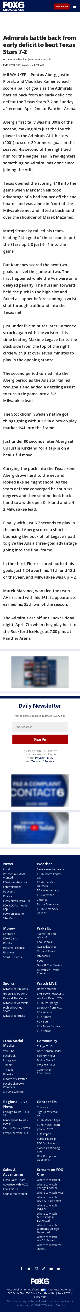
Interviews (43, 956)
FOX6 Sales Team (14, 1180)
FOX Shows (44, 1031)
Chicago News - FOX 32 (16, 1113)
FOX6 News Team (48, 1125)
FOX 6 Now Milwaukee (15, 59)
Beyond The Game (15, 998)
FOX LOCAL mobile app (15, 907)
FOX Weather (45, 895)
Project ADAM (46, 1065)
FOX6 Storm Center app (49, 875)
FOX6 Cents (10, 938)
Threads (8, 1069)
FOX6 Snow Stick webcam (47, 910)
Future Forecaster (48, 904)
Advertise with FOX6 (15, 1184)
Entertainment (12, 887)
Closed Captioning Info (48, 1149)
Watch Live (62, 6)
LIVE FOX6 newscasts (50, 993)
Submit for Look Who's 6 (47, 935)
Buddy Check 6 (46, 1060)
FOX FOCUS (10, 1189)
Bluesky (8, 1074)
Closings (42, 899)
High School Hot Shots (13, 1009)
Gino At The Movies (49, 965)
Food (40, 960)
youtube (51, 1269)
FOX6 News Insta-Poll (16, 901)
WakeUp (44, 928)
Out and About (46, 951)
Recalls (7, 943)
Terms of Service (42, 761)
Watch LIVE (47, 983)
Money (9, 928)
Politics (7, 896)
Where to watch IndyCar (47, 1207)
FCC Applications (47, 1143)
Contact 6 (9, 934)
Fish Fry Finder (46, 1055)
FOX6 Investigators (15, 882)
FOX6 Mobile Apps (48, 1120)
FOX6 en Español (13, 913)
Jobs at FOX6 (45, 1129)
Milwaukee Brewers (15, 989)
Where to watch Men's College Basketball (47, 1217)
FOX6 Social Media (13, 1043)
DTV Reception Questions (46, 1157)
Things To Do (45, 1046)
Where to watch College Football (47, 1186)
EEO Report (44, 1134)
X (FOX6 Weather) (14, 1092)
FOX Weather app (48, 890)
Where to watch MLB (50, 1192)
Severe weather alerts (50, 869)
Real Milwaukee (47, 946)
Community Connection (44, 1071)
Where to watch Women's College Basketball (48, 1228)
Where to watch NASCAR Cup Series (49, 1199)
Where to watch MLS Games (50, 1246)
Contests (42, 1107)
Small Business (12, 957)
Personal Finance (14, 948)
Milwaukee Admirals (40, 59)
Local (6, 869)
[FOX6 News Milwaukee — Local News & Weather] (14, 6)
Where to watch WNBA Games (47, 1238)
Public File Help (46, 1138)
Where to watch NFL (50, 1180)
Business (8, 952)
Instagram (9, 1060)
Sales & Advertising (13, 1172)
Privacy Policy (44, 758)
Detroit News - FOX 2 (16, 1128)
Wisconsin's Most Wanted (14, 875)
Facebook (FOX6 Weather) (13, 1085)
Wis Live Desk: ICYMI (50, 998)
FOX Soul (42, 1021)
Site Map (8, 918)
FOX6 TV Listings (47, 1003)
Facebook (9, 1055)
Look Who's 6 (45, 942)
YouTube (8, 1051)
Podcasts (9, 891)
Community (47, 1040)
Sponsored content (15, 1194)
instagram (36, 1269)
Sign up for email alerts (47, 1113)
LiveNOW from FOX (49, 1007)
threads (44, 1269)
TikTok (7, 1065)
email (58, 1269)
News (8, 863)
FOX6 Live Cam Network (46, 883)
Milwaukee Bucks (14, 1015)
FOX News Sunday (48, 1026)
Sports (9, 983)
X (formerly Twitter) (15, 1079)
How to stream (46, 989)
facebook (21, 1269)
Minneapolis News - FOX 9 (15, 1121)
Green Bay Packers (15, 993)
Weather (44, 863)
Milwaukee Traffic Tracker (48, 971)
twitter (29, 1269)
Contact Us (47, 1101)
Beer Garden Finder (49, 1051)
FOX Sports (44, 1017)
